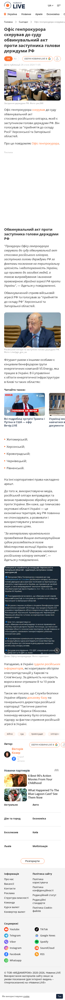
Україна (12, 14)
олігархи (55, 733)
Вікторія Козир (17, 751)
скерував (38, 110)
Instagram (15, 948)
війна (10, 733)
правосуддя (37, 733)
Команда (9, 902)
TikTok (44, 929)
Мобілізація (40, 846)
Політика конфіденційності (43, 888)
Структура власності (16, 897)
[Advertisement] (32, 187)
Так (59, 996)
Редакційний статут (44, 895)
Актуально (11, 804)
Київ (35, 832)
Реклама (9, 893)
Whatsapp (15, 960)
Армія (38, 14)
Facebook (15, 954)
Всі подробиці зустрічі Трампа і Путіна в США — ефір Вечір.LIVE (24, 422)
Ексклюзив (11, 832)
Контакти (9, 888)
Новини (26, 14)
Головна (8, 21)
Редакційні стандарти (39, 901)
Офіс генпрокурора (45, 143)
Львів (7, 846)
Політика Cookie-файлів (43, 909)
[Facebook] (14, 759)
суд (22, 733)
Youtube (14, 929)
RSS (42, 954)
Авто (36, 804)
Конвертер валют (14, 911)
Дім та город (12, 818)
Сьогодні (23, 21)
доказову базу (37, 697)
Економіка (53, 14)
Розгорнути (32, 861)
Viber (13, 941)
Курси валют (11, 907)
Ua (49, 5)
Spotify (44, 941)
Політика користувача (40, 880)
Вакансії (9, 883)
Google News (47, 935)
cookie (26, 996)
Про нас (9, 879)
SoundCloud (47, 948)
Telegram (15, 935)
